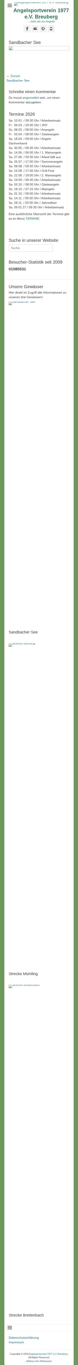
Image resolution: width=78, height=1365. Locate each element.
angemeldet (31, 97)
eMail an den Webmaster (39, 1361)
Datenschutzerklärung (24, 1337)
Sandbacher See (23, 632)
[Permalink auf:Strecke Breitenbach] (39, 1148)
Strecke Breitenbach (26, 1315)
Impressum (16, 1342)
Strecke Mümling (23, 974)
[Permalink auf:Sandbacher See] (39, 465)
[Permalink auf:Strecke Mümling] (39, 806)
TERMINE (32, 218)
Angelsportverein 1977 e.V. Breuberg (41, 13)
